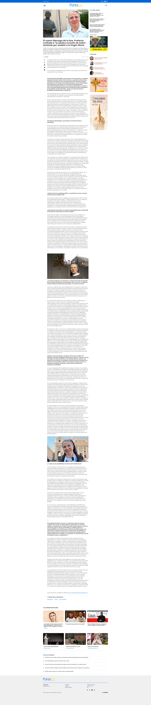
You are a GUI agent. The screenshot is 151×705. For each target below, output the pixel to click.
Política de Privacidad (91, 684)
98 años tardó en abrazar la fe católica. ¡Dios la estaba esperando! (59, 671)
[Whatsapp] (44, 60)
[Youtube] (105, 1)
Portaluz (46, 56)
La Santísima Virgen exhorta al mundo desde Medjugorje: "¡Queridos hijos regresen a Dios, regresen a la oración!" (97, 15)
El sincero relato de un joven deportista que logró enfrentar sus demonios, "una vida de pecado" (65, 664)
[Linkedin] (44, 67)
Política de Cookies (68, 687)
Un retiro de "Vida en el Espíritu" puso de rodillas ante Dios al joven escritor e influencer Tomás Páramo (67, 667)
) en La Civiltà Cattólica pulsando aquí (78, 592)
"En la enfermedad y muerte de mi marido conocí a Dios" (57, 660)
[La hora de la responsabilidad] (53, 639)
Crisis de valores (93, 34)
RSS (88, 687)
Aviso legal (67, 684)
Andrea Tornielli (97, 58)
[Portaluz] (76, 6)
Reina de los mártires (99, 67)
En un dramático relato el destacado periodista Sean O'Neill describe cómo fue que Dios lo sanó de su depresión (97, 31)
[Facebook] (101, 1)
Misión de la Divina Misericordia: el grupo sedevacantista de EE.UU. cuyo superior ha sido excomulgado (97, 20)
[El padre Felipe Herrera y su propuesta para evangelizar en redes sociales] (97, 616)
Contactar (67, 686)
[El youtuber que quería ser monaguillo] (75, 616)
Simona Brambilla (62, 599)
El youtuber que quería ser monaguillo (75, 624)
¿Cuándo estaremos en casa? (100, 62)
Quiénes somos (90, 686)
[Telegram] (44, 70)
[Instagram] (107, 1)
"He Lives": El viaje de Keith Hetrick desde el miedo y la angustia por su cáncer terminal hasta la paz (97, 25)
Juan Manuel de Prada (99, 73)
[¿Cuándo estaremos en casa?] (75, 639)
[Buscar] (106, 5)
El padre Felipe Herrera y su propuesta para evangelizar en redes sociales (97, 624)
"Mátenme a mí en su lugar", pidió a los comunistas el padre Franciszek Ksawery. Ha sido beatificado (66, 657)
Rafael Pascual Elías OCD (99, 68)
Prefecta (56, 599)
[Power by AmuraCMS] (105, 692)
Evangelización (50, 599)
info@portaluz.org (46, 686)
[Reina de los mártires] (97, 639)
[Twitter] (103, 1)
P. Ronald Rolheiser (98, 63)
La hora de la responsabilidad (100, 57)
